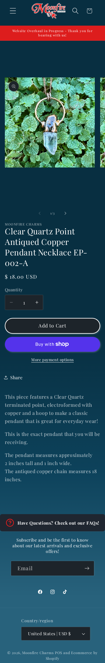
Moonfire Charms (38, 652)
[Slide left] (40, 213)
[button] (13, 11)
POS (58, 652)
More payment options (52, 359)
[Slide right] (65, 213)
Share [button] (16, 377)
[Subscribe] (87, 568)
